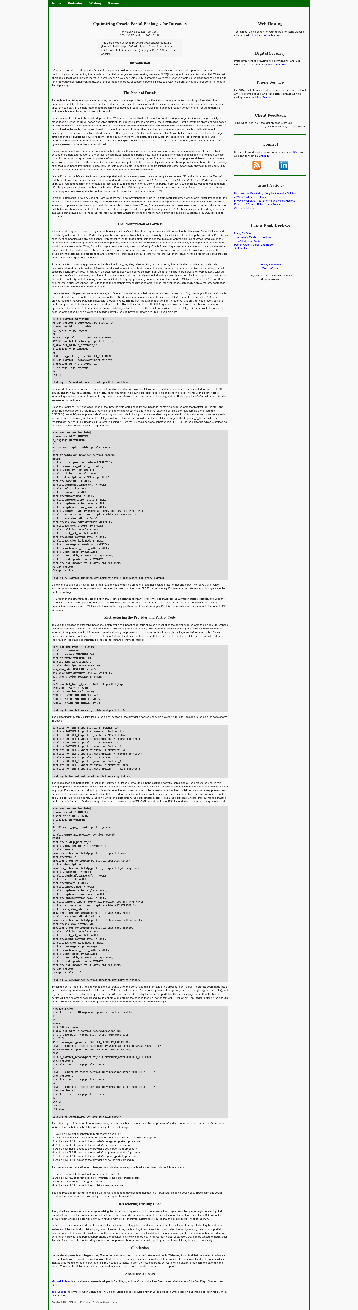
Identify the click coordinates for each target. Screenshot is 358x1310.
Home (56, 3)
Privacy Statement (270, 264)
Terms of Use (270, 268)
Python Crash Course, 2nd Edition (254, 244)
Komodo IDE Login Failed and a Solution (258, 204)
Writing (95, 3)
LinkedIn (264, 155)
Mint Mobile (264, 97)
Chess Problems (244, 208)
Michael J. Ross (61, 1281)
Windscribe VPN (277, 64)
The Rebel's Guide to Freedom (252, 237)
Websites (75, 3)
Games (113, 3)
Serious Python (243, 248)
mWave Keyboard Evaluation (251, 196)
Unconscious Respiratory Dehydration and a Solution (265, 193)
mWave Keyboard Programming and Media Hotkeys (264, 200)
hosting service (261, 35)
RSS (295, 152)
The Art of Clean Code (247, 240)
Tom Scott (57, 1291)
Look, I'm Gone (243, 233)
